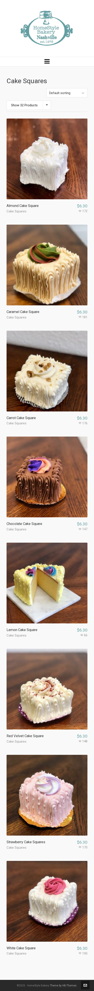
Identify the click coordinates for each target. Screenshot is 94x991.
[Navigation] (47, 61)
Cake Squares (16, 211)
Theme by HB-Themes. (63, 985)
